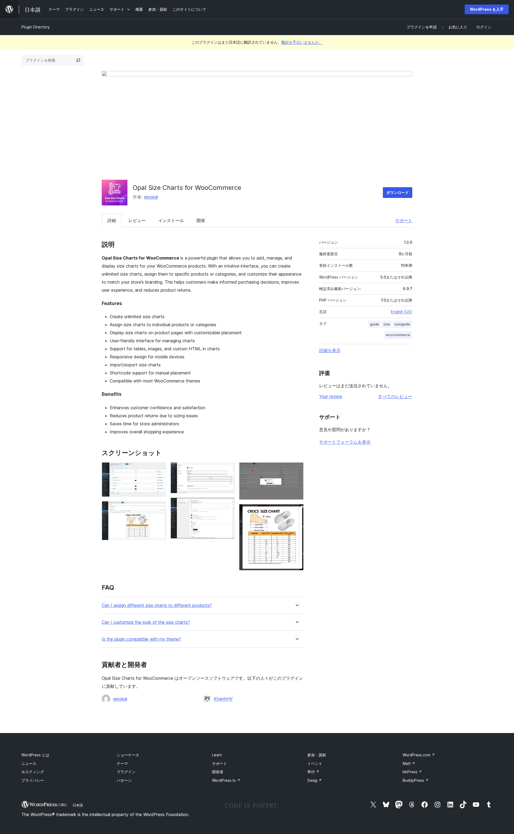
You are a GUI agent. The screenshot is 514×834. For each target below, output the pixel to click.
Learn (217, 755)
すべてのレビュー (395, 396)
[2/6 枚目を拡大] (159, 508)
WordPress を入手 (487, 9)
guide (374, 324)
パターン (124, 780)
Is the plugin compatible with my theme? (141, 639)
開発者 (217, 771)
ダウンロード (397, 192)
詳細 (111, 220)
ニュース (28, 763)
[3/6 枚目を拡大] (227, 469)
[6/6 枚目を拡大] (296, 511)
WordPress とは (35, 755)
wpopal (151, 197)
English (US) (401, 311)
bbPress (412, 771)
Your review (330, 396)
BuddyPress (416, 780)
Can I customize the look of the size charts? (146, 622)
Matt (409, 763)
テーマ (122, 763)
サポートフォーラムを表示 (345, 442)
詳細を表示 (330, 350)
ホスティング (32, 771)
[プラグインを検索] (78, 60)
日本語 (78, 805)
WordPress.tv (226, 780)
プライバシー (32, 780)
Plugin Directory (35, 27)
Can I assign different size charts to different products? (157, 605)
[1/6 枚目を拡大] (159, 469)
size (386, 324)
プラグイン (126, 771)
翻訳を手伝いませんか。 (302, 42)
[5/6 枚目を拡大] (296, 469)
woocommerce (398, 335)
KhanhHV (223, 698)
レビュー (137, 220)
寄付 (313, 771)
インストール (171, 220)
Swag (314, 780)
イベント (314, 763)
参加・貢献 (316, 755)
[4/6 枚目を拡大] (227, 505)
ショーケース (128, 755)
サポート (403, 220)
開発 (200, 220)
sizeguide (402, 324)
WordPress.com (419, 755)
